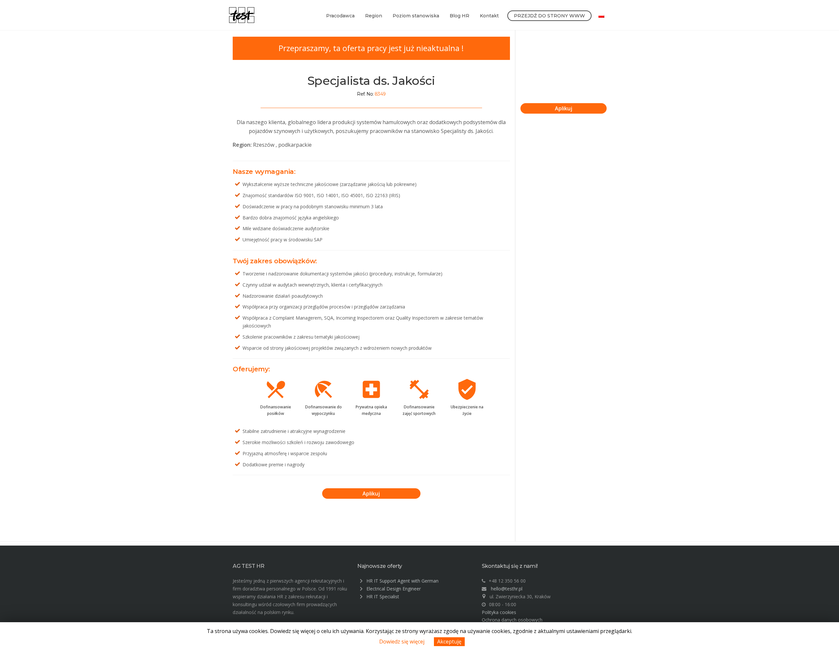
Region (373, 16)
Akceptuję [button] (449, 641)
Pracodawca (340, 16)
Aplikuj (371, 493)
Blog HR (459, 16)
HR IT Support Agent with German (402, 581)
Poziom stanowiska (416, 16)
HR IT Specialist (382, 596)
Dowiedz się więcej (401, 641)
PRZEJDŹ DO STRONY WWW (549, 16)
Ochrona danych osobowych (512, 620)
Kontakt (489, 16)
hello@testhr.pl (506, 589)
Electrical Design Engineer (393, 589)
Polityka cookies (499, 612)
